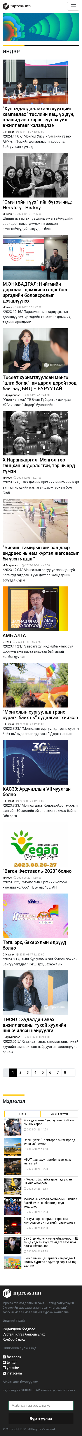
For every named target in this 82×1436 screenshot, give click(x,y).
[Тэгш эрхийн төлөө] (22, 1293)
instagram (14, 1373)
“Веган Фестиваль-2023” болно (37, 871)
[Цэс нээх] (73, 6)
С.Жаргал (8, 131)
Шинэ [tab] (22, 1113)
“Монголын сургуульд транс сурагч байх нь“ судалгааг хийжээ (40, 714)
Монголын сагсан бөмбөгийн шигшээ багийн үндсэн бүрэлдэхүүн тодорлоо (50, 1202)
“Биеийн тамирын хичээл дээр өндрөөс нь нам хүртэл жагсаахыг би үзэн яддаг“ (41, 553)
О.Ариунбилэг (11, 395)
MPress (7, 213)
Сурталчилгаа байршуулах (24, 1334)
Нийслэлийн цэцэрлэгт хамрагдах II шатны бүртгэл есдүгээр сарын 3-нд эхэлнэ (50, 1261)
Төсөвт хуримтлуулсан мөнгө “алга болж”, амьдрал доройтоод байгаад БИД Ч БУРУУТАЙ (40, 383)
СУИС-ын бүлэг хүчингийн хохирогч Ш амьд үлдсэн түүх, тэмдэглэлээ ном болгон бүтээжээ (51, 1242)
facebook (14, 1357)
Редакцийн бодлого (19, 1329)
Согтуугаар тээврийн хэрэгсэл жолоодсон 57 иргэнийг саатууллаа (49, 1220)
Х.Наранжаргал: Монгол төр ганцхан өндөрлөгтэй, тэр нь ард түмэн (39, 465)
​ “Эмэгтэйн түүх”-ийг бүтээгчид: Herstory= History (37, 204)
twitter (12, 1362)
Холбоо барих (14, 1339)
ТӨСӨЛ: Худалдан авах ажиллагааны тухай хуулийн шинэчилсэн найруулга (34, 1025)
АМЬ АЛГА (14, 635)
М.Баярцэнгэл (11, 565)
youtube (13, 1368)
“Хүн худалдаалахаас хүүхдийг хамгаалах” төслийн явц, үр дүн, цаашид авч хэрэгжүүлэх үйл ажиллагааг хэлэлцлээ (38, 117)
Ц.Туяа (7, 641)
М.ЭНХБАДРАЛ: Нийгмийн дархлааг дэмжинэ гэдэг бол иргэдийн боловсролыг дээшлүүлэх (35, 292)
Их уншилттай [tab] (59, 1113)
